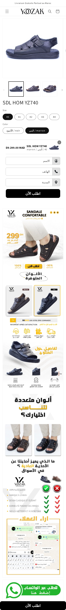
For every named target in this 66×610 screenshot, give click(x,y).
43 (42, 116)
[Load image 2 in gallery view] (32, 89)
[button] (7, 11)
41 (19, 116)
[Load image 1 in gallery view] (16, 89)
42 (31, 116)
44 (54, 116)
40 (7, 116)
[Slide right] (62, 90)
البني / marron (37, 130)
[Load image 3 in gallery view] (49, 89)
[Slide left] (4, 90)
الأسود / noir (13, 130)
